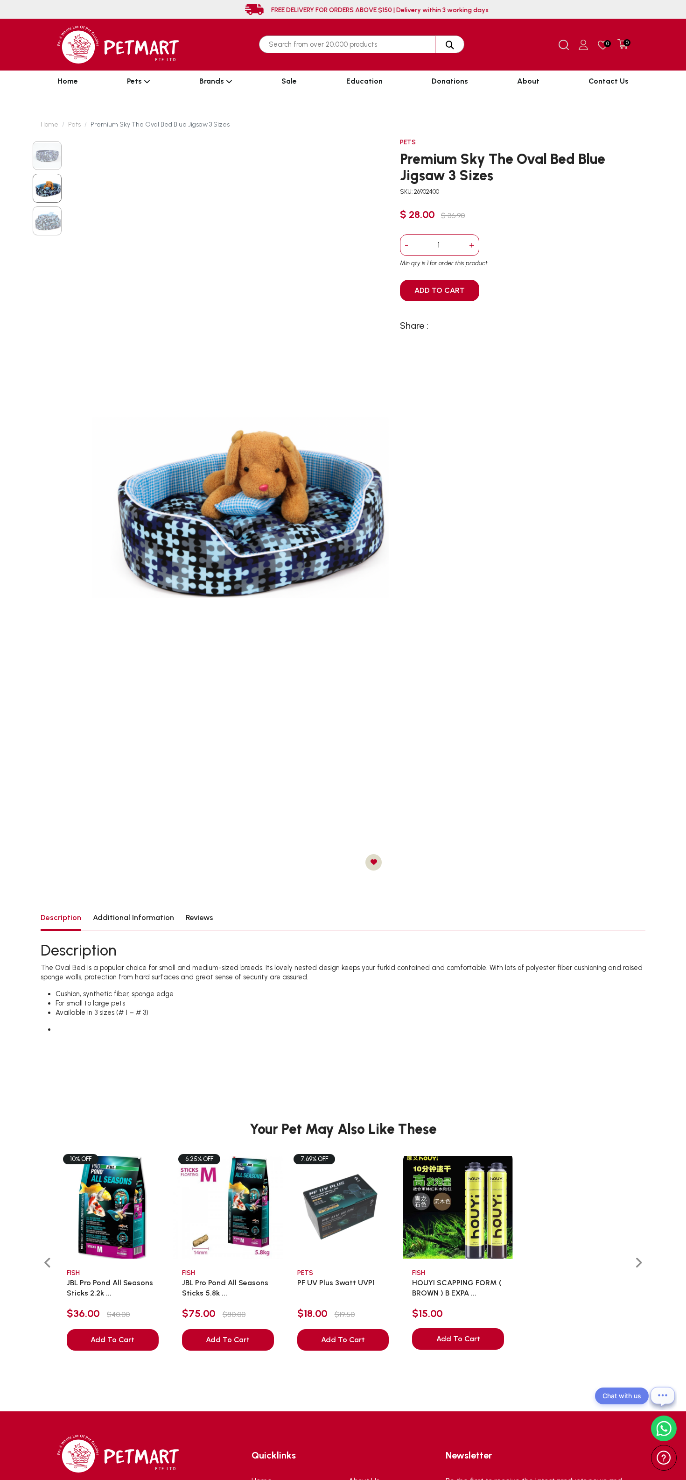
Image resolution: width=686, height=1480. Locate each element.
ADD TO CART (439, 290)
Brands (212, 81)
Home (67, 81)
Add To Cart (112, 1339)
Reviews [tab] (199, 917)
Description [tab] (61, 917)
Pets (135, 81)
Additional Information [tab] (133, 917)
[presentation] (47, 1263)
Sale (289, 81)
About (528, 81)
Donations (450, 81)
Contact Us (608, 81)
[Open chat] (663, 1396)
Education (364, 81)
